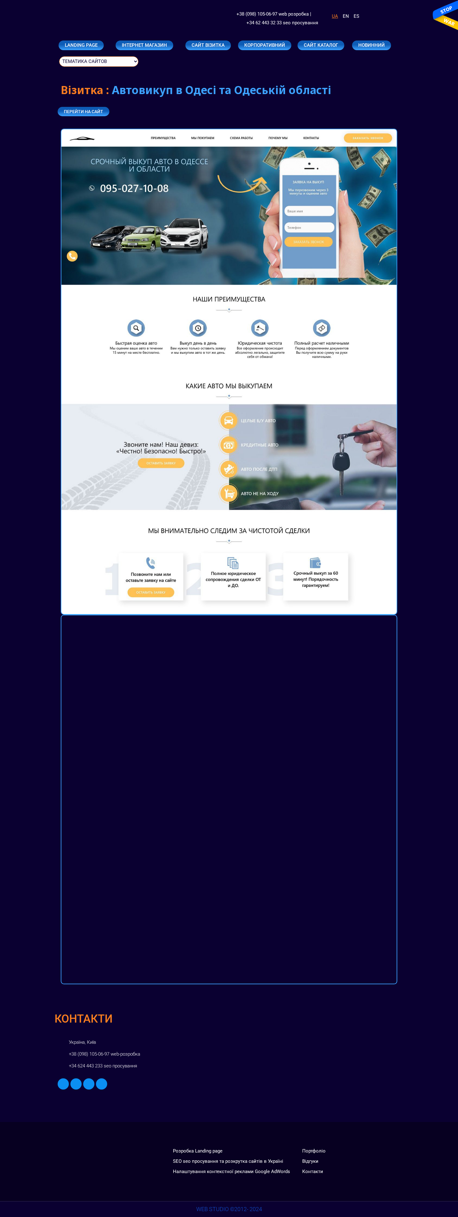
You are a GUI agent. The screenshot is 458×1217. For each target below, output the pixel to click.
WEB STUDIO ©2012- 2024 (229, 1209)
